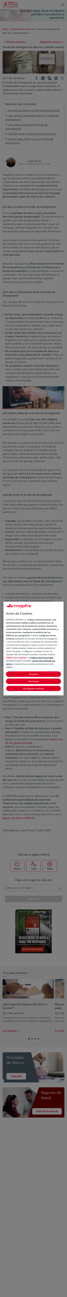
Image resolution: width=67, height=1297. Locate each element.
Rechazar (33, 681)
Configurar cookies (33, 688)
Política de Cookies (16, 657)
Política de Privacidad (41, 657)
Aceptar (33, 674)
